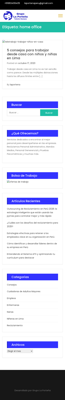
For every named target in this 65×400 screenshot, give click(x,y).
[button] (60, 15)
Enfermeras (13, 305)
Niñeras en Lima (15, 318)
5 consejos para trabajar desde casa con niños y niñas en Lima (32, 54)
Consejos (12, 284)
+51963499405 (12, 3)
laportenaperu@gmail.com (38, 3)
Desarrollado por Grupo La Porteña (33, 390)
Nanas (10, 311)
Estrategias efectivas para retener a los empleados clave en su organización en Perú (30, 235)
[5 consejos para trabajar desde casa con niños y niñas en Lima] (22, 41)
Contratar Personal (35, 7)
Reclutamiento (15, 325)
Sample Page (42, 7)
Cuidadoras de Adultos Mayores (23, 291)
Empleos (11, 298)
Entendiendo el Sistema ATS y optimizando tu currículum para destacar (31, 256)
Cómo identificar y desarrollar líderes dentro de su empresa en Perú (32, 245)
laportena (15, 84)
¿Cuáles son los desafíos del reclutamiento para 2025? (32, 224)
